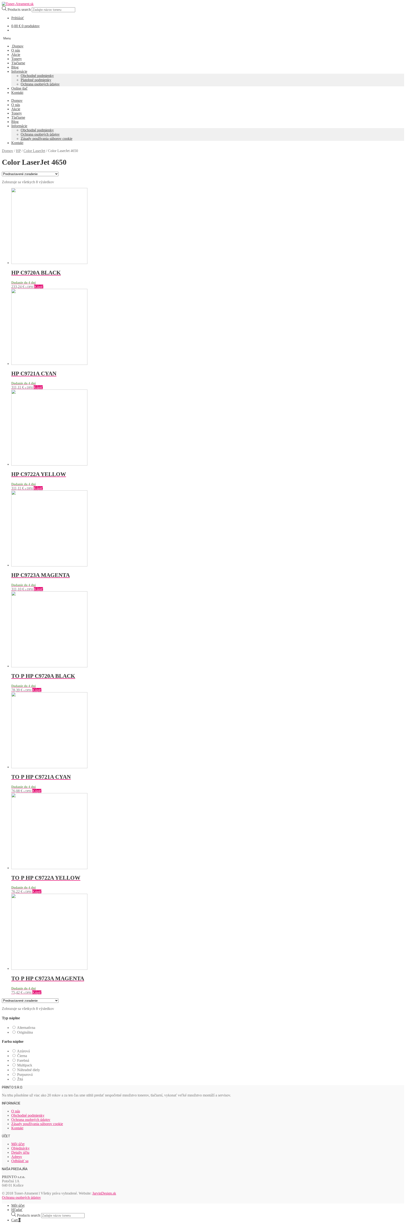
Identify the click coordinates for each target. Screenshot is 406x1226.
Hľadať (17, 1210)
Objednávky (20, 1148)
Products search (20, 9)
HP (18, 151)
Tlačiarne (18, 63)
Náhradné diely (28, 1070)
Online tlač (19, 88)
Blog (15, 67)
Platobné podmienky (36, 80)
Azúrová (23, 1051)
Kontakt (17, 93)
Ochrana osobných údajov (40, 84)
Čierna (22, 1056)
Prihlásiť (17, 18)
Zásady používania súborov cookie (46, 139)
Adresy (16, 1157)
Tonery (16, 59)
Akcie (15, 55)
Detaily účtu (20, 1152)
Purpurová (25, 1075)
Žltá (20, 1079)
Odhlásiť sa (19, 1161)
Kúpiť (38, 287)
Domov (17, 46)
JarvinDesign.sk (104, 1193)
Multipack (24, 1065)
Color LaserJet (34, 151)
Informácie (19, 71)
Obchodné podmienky (37, 76)
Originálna (25, 1032)
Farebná (23, 1060)
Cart (15, 1220)
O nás (15, 50)
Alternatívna (26, 1028)
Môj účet (17, 1144)
